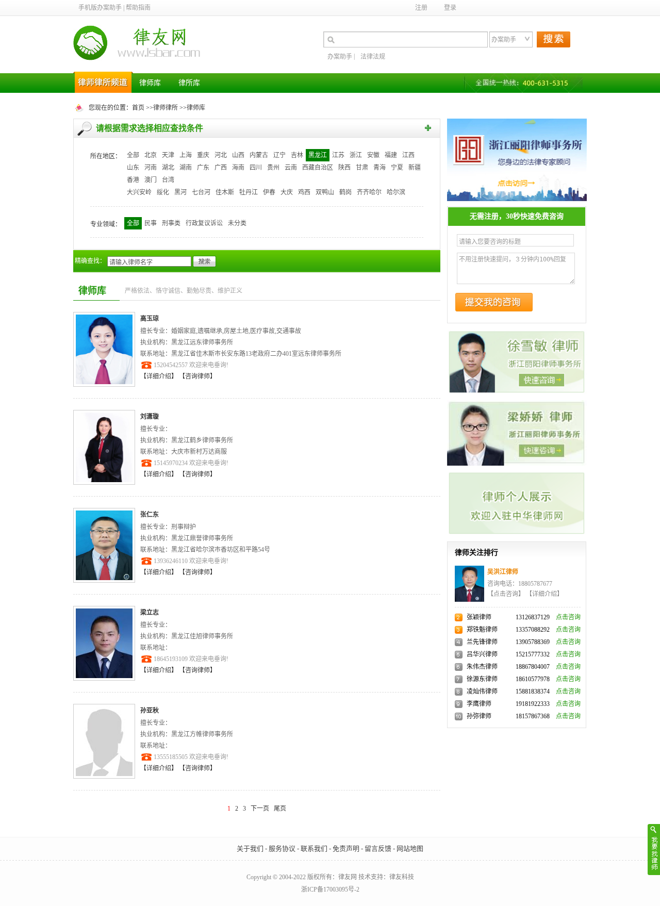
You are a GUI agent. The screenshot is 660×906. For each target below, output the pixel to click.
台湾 (168, 180)
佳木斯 (225, 192)
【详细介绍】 (159, 376)
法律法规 (372, 56)
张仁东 (149, 514)
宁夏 (397, 167)
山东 (133, 167)
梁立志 (149, 612)
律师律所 (165, 107)
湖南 (185, 167)
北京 (150, 155)
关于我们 (250, 848)
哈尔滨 (396, 192)
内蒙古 (259, 155)
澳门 (150, 180)
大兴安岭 (139, 192)
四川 (256, 167)
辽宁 (279, 155)
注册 (421, 7)
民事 (150, 223)
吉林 (297, 155)
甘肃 (362, 167)
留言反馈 (378, 848)
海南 (238, 167)
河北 (220, 155)
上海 (185, 155)
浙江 (356, 155)
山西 (238, 155)
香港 (133, 180)
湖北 (168, 167)
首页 (138, 107)
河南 (150, 167)
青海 (379, 167)
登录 (450, 7)
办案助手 (339, 56)
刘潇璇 (149, 416)
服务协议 (282, 848)
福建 (391, 155)
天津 (168, 155)
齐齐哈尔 (369, 192)
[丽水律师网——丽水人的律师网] (517, 159)
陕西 (344, 167)
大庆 (286, 192)
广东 (203, 167)
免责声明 (346, 848)
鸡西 (304, 192)
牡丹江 (248, 192)
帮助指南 (138, 7)
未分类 (237, 223)
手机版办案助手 (100, 7)
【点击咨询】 (505, 594)
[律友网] (140, 43)
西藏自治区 (317, 167)
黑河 (180, 192)
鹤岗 (345, 192)
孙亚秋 (149, 710)
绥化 (163, 192)
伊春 (269, 192)
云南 (291, 167)
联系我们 (314, 848)
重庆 (203, 155)
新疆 (414, 167)
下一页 (260, 808)
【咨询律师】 (197, 376)
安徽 (373, 155)
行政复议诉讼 (204, 223)
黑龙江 (317, 155)
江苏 (338, 155)
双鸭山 (325, 192)
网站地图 (410, 848)
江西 (408, 155)
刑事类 (171, 223)
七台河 (201, 192)
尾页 (280, 808)
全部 (133, 155)
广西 (220, 167)
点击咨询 (568, 617)
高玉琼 (149, 318)
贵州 (273, 167)
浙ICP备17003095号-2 (330, 889)
